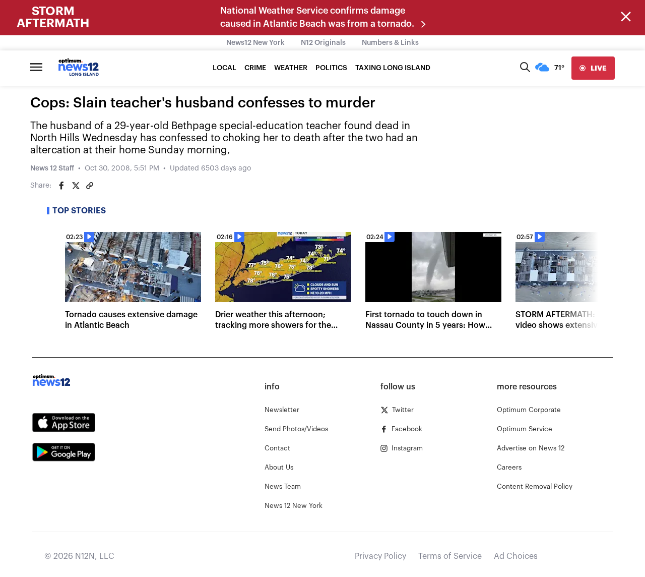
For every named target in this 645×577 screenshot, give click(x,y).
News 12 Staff (52, 168)
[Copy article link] (90, 186)
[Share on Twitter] (76, 186)
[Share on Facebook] (61, 186)
